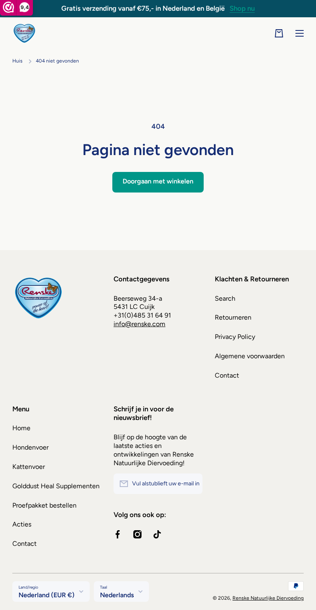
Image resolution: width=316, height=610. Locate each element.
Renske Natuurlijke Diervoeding (268, 598)
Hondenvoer (30, 447)
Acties (21, 524)
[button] (279, 33)
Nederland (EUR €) (46, 595)
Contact (227, 375)
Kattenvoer (28, 467)
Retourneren (233, 317)
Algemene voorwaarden (250, 356)
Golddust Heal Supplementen (56, 486)
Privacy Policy (235, 337)
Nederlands (117, 595)
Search (225, 298)
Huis (17, 61)
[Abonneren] (192, 483)
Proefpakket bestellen (44, 505)
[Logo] (24, 33)
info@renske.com (139, 324)
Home (21, 428)
